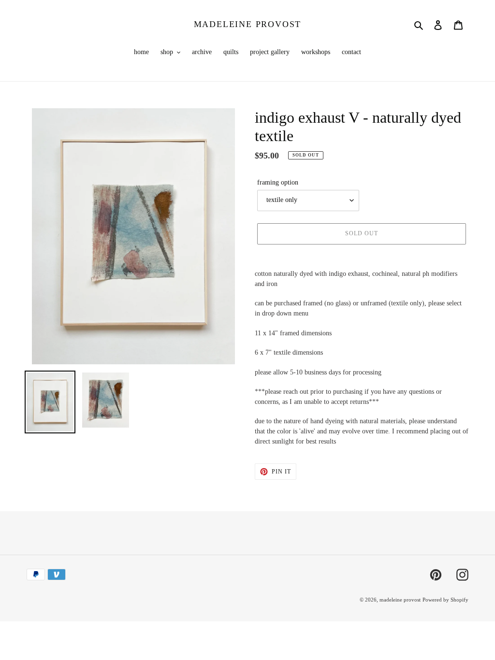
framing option (277, 182)
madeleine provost (248, 24)
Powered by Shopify (445, 600)
